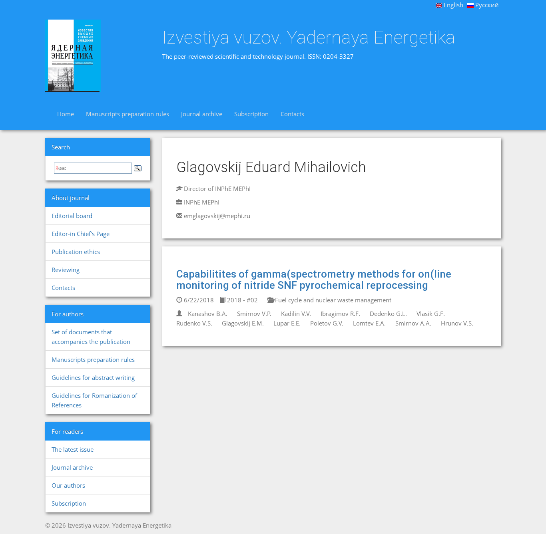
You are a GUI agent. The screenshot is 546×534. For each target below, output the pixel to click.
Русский (486, 5)
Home (65, 114)
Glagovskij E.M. (243, 323)
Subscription (251, 114)
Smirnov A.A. (413, 323)
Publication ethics (76, 252)
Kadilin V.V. (296, 314)
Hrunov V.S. (457, 323)
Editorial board (72, 216)
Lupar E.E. (287, 323)
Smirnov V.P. (254, 314)
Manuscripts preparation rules (127, 114)
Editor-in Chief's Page (81, 234)
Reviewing (66, 270)
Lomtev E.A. (369, 323)
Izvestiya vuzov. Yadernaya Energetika (308, 38)
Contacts (292, 114)
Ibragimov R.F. (340, 314)
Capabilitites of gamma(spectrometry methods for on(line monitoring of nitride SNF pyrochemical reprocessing (313, 280)
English (452, 5)
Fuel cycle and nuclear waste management (332, 300)
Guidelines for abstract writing (93, 377)
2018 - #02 (241, 300)
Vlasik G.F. (430, 314)
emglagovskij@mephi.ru (217, 216)
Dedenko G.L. (388, 314)
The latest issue (73, 449)
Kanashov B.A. (207, 314)
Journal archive (201, 114)
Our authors (68, 485)
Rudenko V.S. (194, 323)
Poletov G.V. (326, 323)
